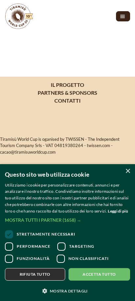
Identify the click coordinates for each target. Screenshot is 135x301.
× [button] (127, 171)
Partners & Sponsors (67, 92)
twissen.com (98, 145)
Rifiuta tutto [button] (35, 274)
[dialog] (67, 232)
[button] (67, 220)
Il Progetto (67, 85)
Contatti (67, 100)
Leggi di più (118, 211)
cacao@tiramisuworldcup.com (28, 152)
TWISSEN (75, 139)
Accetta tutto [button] (99, 274)
